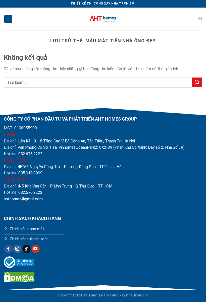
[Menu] (8, 19)
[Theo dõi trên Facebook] (8, 249)
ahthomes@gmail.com (23, 199)
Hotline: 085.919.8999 (23, 173)
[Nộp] (197, 82)
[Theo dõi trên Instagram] (17, 249)
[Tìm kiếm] (200, 19)
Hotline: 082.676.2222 (23, 154)
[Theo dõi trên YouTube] (35, 249)
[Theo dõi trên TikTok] (26, 249)
